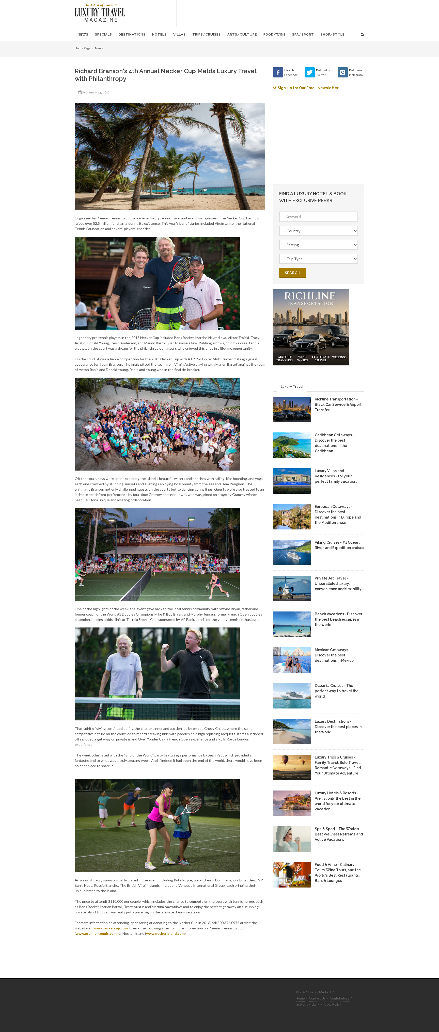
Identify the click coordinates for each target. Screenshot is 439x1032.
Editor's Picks (306, 1004)
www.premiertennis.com (96, 933)
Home (300, 998)
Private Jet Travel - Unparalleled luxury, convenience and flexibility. (338, 583)
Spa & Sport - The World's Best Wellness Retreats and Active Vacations (339, 834)
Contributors (339, 998)
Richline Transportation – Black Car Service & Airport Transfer (338, 404)
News (99, 48)
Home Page (82, 48)
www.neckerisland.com (165, 933)
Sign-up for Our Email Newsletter (308, 88)
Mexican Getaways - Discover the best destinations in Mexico (334, 655)
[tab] (292, 386)
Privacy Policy (331, 1004)
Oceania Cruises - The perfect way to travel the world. (336, 691)
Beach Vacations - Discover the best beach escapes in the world (338, 619)
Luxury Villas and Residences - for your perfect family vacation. (336, 476)
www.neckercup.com (110, 928)
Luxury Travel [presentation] (292, 386)
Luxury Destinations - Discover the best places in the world (338, 726)
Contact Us (317, 998)
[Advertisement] (270, 12)
